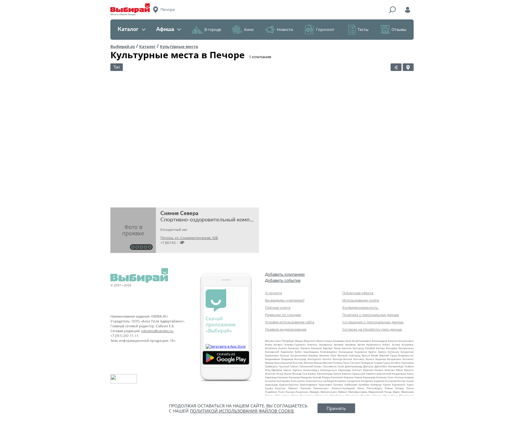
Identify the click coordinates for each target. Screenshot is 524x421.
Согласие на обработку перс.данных (372, 329)
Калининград (324, 373)
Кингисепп (337, 377)
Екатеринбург (396, 366)
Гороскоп (325, 29)
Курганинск (398, 384)
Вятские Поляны (332, 362)
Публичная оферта (357, 293)
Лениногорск (321, 388)
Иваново (368, 370)
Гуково (318, 366)
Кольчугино (298, 380)
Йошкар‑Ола (299, 373)
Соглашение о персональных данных (373, 322)
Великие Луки (327, 355)
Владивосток (406, 355)
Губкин (294, 366)
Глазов (378, 362)
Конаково (340, 380)
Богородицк (346, 351)
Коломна (270, 380)
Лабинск (293, 388)
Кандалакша (399, 373)
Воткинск (408, 359)
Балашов (316, 348)
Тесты (363, 29)
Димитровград (353, 366)
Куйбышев (350, 384)
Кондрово (367, 380)
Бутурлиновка (299, 355)
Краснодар (271, 384)
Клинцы (399, 377)
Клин (391, 377)
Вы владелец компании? (284, 300)
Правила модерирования (285, 329)
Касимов (282, 377)
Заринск (297, 370)
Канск (410, 373)
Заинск (287, 370)
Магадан (314, 391)
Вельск (366, 355)
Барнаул (328, 348)
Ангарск (278, 344)
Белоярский (272, 351)
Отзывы (398, 29)
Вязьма (318, 362)
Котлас (401, 380)
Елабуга (409, 366)
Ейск (384, 366)
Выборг (269, 362)
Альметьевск (406, 340)
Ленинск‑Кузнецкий (343, 388)
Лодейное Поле (274, 391)
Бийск (298, 351)
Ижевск (379, 370)
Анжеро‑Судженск (295, 344)
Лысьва (289, 391)
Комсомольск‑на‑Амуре (320, 380)
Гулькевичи (330, 366)
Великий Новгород (349, 355)
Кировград (369, 377)
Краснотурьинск (289, 384)
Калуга (337, 373)
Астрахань (407, 344)
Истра (279, 373)
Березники (287, 351)
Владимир (287, 359)
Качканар (294, 377)
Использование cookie (360, 300)
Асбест (386, 344)
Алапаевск (365, 340)
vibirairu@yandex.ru (157, 330)
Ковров (409, 377)
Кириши (349, 377)
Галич (346, 362)
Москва (269, 340)
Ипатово (390, 370)
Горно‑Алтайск (391, 362)
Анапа (268, 344)
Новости (285, 29)
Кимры (326, 377)
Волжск (327, 359)
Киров (358, 377)
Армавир (350, 344)
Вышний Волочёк (292, 362)
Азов (348, 340)
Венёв (374, 355)
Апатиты (312, 344)
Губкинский (306, 366)
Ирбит (399, 370)
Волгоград (300, 359)
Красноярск (325, 384)
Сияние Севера (179, 213)
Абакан (299, 340)
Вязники (308, 362)
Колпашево (283, 380)
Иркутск (409, 370)
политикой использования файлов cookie (242, 411)
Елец (267, 370)
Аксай (355, 340)
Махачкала (407, 391)
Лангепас (305, 388)
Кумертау (376, 384)
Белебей (370, 348)
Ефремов (276, 370)
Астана (396, 344)
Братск (372, 351)
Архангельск (373, 344)
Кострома (391, 380)
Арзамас (339, 344)
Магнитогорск (329, 391)
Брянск (382, 351)
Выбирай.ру (122, 46)
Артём (361, 344)
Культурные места (179, 46)
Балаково (293, 348)
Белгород (358, 348)
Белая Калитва (342, 348)
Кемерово (306, 377)
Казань (312, 373)
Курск (410, 384)
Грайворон (271, 366)
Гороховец (407, 362)
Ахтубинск (271, 348)
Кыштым (280, 388)
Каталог (128, 29)
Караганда (271, 377)
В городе (212, 29)
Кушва (269, 388)
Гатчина (355, 362)
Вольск (370, 359)
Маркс (396, 391)
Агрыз (328, 340)
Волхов (347, 359)
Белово (380, 348)
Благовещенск (328, 351)
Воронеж (380, 359)
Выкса (277, 362)
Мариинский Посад (380, 391)
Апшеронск (325, 344)
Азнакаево (339, 340)
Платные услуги (278, 307)
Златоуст (356, 370)
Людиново (301, 391)
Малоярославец (357, 391)
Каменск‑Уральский (353, 373)
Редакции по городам (283, 314)
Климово (381, 377)
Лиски (410, 388)
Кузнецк (338, 384)
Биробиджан (311, 351)
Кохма (410, 380)
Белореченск (406, 348)
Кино (249, 29)
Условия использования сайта (289, 322)
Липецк (399, 388)
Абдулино (309, 340)
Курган (387, 384)
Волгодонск (314, 359)
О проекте (273, 293)
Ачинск (282, 348)
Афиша (165, 29)
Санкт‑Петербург (284, 340)
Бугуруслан (407, 351)
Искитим (270, 373)
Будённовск (272, 355)
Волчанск (358, 359)
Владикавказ (272, 359)
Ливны (389, 388)
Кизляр (317, 377)
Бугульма (393, 351)
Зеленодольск (328, 370)
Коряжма (379, 380)
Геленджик (367, 362)
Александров (379, 340)
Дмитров (368, 366)
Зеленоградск (311, 370)
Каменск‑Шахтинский (378, 373)
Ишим (287, 373)
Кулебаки (363, 384)
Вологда (337, 359)
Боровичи (361, 351)
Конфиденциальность (360, 307)
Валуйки (313, 355)
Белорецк (391, 348)
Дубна (378, 366)
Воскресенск (394, 359)
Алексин (393, 340)
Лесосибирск (374, 388)
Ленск (360, 388)
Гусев (341, 366)
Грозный (284, 366)
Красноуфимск (308, 384)
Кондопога (353, 380)
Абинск (320, 340)
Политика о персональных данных (370, 314)
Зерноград (344, 370)
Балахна (305, 348)
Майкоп (342, 391)
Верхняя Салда (388, 355)
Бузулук (284, 355)
